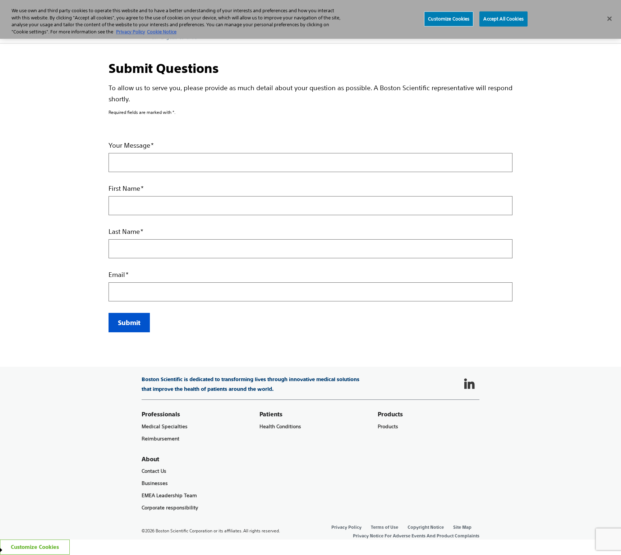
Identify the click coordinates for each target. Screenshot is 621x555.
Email (117, 274)
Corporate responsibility (170, 508)
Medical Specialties (165, 427)
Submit (129, 323)
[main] (310, 187)
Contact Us (154, 471)
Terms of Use (384, 527)
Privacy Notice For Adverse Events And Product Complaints (416, 535)
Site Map (462, 527)
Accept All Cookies (503, 19)
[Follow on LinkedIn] (469, 384)
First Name (124, 188)
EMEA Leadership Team (169, 495)
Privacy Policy (346, 527)
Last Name (124, 231)
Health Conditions (280, 427)
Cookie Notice (161, 32)
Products (388, 427)
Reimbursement (160, 439)
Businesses (155, 483)
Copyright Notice (426, 527)
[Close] (609, 19)
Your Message (129, 145)
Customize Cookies (448, 19)
